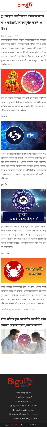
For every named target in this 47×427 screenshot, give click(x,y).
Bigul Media (16, 425)
